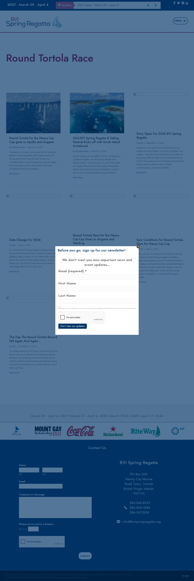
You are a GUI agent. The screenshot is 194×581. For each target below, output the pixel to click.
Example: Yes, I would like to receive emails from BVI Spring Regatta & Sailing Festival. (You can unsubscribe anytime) (98, 308)
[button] (138, 246)
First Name (67, 283)
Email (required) (72, 271)
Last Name (67, 295)
